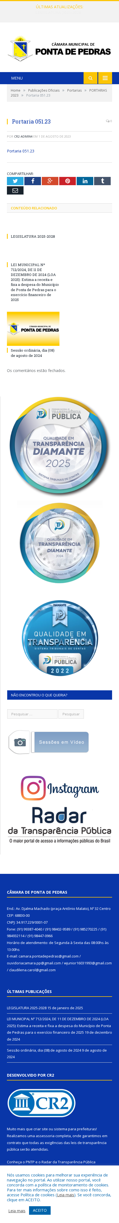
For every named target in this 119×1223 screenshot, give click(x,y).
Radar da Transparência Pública (68, 1161)
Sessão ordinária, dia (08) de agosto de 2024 (33, 353)
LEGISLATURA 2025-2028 (33, 236)
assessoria (45, 1135)
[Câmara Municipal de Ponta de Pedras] (59, 48)
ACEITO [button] (40, 1210)
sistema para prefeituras (75, 1128)
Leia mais (65, 1194)
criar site (40, 1128)
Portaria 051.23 (20, 151)
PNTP (30, 1161)
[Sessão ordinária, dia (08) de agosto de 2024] (33, 329)
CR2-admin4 (23, 136)
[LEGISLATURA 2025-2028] (33, 226)
